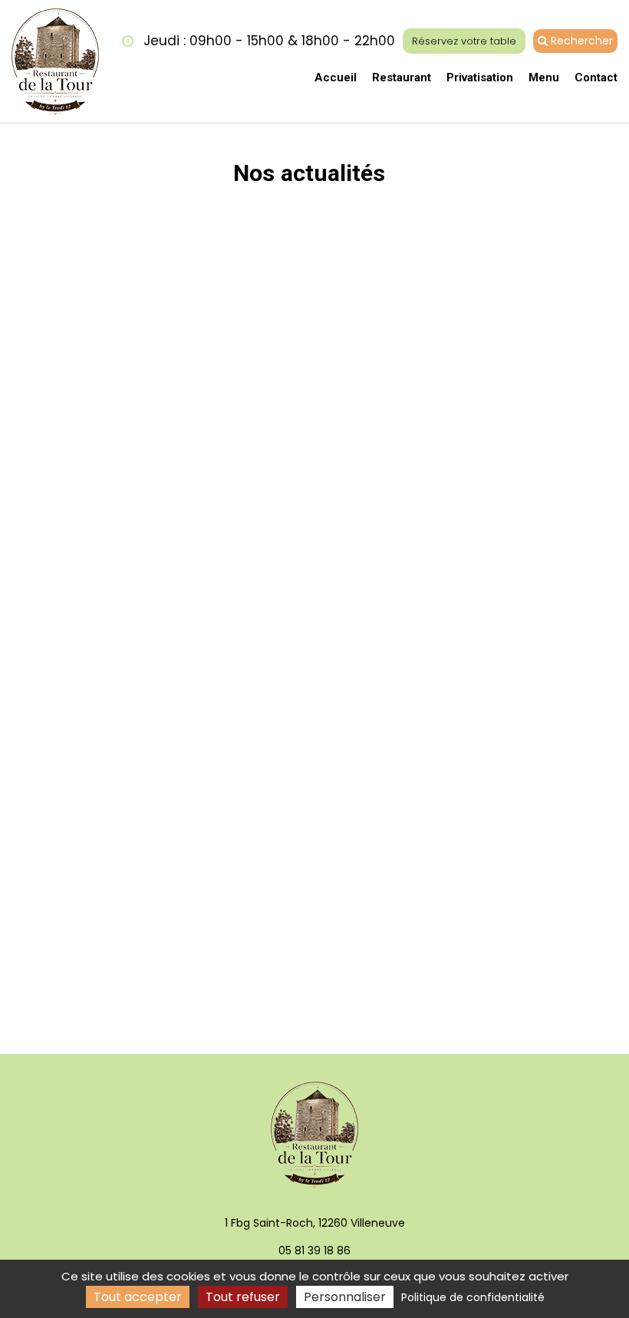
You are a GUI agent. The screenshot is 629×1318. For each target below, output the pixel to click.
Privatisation (479, 77)
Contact (596, 77)
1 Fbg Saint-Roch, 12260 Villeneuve (315, 1223)
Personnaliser (345, 1297)
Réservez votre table (464, 41)
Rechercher (580, 40)
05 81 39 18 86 (314, 1250)
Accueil (335, 77)
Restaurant (401, 77)
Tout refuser (243, 1297)
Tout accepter (138, 1297)
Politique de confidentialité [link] (473, 1297)
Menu (544, 77)
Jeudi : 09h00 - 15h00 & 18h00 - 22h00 (267, 40)
